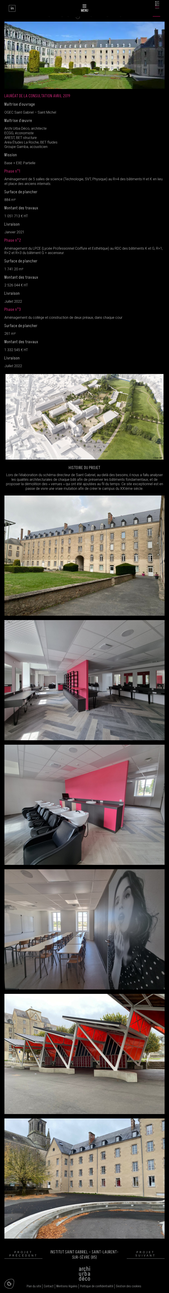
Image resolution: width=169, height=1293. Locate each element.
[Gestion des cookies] (9, 1284)
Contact (49, 1286)
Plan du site (34, 1286)
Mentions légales (66, 1286)
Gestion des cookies (128, 1286)
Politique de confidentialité (96, 1286)
